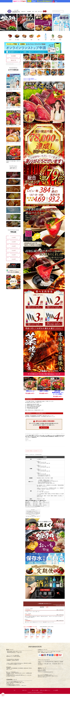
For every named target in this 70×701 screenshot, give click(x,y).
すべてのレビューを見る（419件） (59, 604)
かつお (35, 79)
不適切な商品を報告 (39, 454)
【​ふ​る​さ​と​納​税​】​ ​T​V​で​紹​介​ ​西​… (38, 635)
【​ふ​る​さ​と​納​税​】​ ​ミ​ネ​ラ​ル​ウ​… (27, 635)
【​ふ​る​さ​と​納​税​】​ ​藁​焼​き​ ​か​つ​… (44, 635)
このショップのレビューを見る (60, 605)
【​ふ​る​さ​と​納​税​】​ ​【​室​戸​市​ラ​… (32, 635)
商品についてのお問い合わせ (30, 454)
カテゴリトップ (25, 78)
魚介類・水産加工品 (31, 78)
